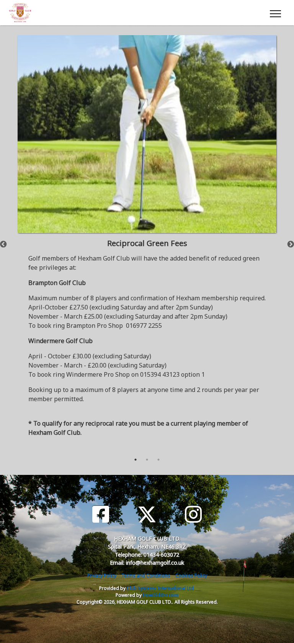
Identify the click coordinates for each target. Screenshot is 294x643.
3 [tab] (158, 459)
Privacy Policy (101, 575)
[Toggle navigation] (275, 12)
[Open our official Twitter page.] (147, 514)
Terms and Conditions (145, 575)
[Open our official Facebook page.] (100, 514)
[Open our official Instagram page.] (193, 514)
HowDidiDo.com (160, 595)
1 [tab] (135, 459)
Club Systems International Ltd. (161, 588)
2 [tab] (147, 459)
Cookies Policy (191, 575)
